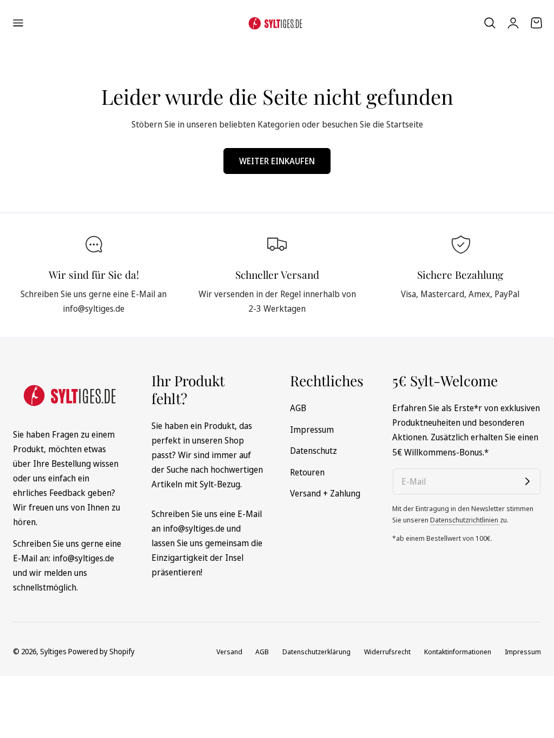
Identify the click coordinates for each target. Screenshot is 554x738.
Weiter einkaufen (277, 161)
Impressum (312, 429)
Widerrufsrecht (387, 651)
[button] (18, 23)
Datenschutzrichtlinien (465, 520)
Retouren (307, 472)
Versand (229, 651)
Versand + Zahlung (325, 493)
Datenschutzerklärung (316, 651)
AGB (298, 408)
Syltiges (53, 651)
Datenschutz (313, 451)
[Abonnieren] (527, 481)
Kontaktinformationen (457, 651)
